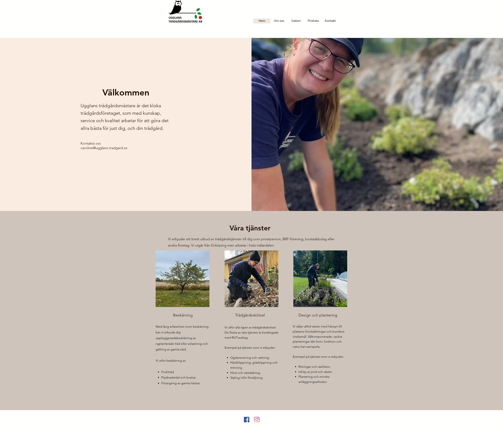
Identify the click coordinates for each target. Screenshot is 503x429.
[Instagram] (257, 419)
